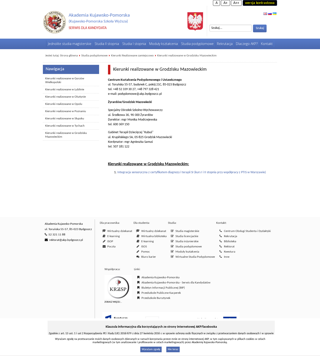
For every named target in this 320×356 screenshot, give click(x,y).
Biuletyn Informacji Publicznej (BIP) (162, 287)
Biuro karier (148, 256)
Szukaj (260, 28)
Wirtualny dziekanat (119, 231)
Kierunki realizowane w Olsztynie (65, 96)
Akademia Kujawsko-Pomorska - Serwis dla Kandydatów (175, 282)
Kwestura (229, 251)
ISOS (143, 246)
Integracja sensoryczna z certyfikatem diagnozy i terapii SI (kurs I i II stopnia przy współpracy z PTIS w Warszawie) (191, 172)
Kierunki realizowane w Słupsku (64, 118)
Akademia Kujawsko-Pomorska (159, 277)
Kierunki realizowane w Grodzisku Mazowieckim (186, 55)
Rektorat (228, 246)
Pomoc (145, 251)
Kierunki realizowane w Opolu (63, 104)
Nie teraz (173, 349)
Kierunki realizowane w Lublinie (64, 89)
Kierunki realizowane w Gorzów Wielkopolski (64, 80)
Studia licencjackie (186, 236)
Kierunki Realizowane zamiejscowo (132, 55)
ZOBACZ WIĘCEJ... (113, 302)
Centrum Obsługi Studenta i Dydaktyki (247, 231)
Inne (226, 256)
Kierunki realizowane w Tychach (65, 125)
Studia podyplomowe (94, 55)
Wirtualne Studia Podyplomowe (194, 256)
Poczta (110, 246)
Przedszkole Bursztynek (155, 298)
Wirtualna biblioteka (153, 236)
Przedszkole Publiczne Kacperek (160, 292)
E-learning (113, 236)
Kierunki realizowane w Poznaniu (65, 111)
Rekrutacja (230, 236)
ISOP (109, 241)
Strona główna (69, 55)
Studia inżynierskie (186, 241)
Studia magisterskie (186, 231)
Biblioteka (229, 241)
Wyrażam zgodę (151, 349)
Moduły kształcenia (186, 251)
